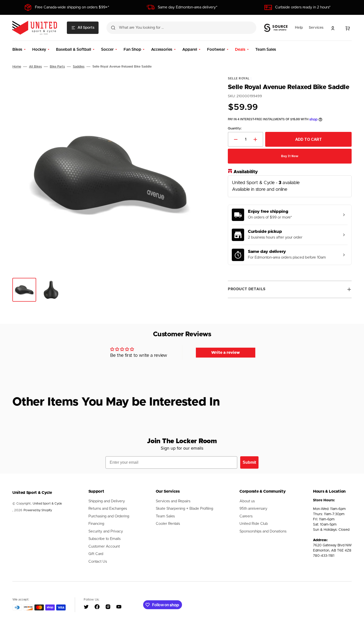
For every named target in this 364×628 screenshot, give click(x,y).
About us (247, 501)
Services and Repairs (173, 501)
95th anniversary (253, 508)
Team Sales (165, 516)
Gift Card (95, 554)
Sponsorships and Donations (262, 531)
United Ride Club (253, 524)
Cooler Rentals (168, 524)
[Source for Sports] (275, 28)
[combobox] (181, 28)
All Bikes (35, 66)
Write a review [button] (225, 353)
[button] (332, 28)
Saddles (78, 66)
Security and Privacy (105, 531)
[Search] (113, 28)
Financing (96, 524)
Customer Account (104, 546)
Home (16, 66)
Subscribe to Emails (104, 539)
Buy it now (289, 156)
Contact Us (97, 561)
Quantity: (235, 128)
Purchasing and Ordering (108, 516)
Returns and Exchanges (107, 508)
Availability (246, 172)
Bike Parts (57, 66)
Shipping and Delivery (106, 501)
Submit (249, 462)
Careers (246, 516)
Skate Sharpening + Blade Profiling (184, 508)
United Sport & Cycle (47, 503)
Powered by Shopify (38, 510)
